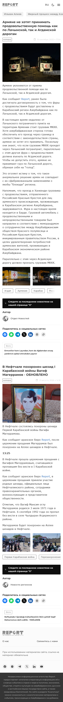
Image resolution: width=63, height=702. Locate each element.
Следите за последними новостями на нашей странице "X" (30, 303)
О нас (5, 641)
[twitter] (24, 334)
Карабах (7, 40)
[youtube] (41, 666)
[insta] (12, 666)
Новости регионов (21, 584)
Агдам (7, 290)
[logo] (10, 5)
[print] (37, 334)
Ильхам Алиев (13, 14)
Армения (22, 290)
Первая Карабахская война (19, 557)
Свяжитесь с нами (47, 641)
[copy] (43, 334)
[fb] (4, 334)
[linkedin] (30, 334)
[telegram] (17, 334)
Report (25, 98)
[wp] (11, 334)
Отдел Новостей (20, 318)
